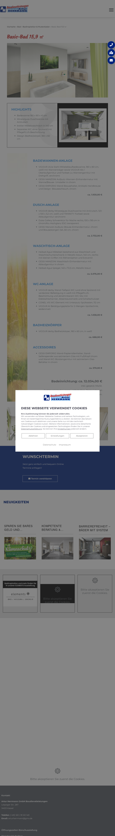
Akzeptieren (82, 435)
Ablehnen (33, 435)
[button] (111, 45)
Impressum (65, 444)
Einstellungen (57, 435)
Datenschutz (49, 444)
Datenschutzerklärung (31, 429)
